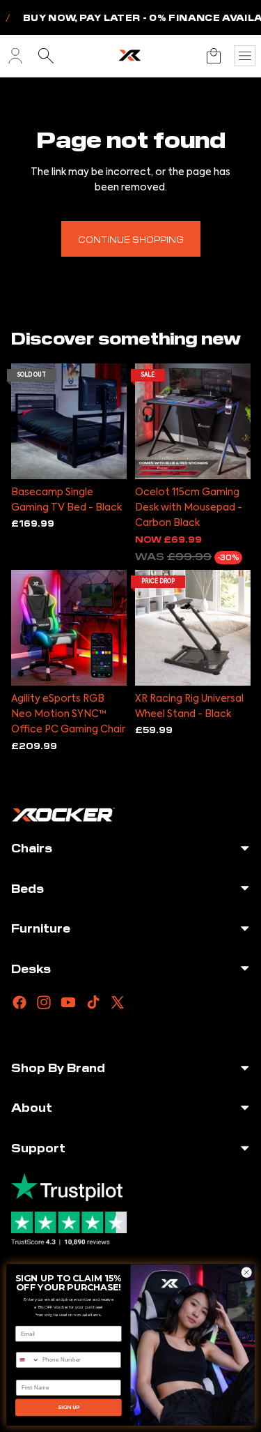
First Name (31, 1374)
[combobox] (27, 1360)
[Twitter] (117, 1002)
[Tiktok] (93, 1002)
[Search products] (46, 55)
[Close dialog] (246, 1272)
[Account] (15, 55)
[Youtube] (68, 1002)
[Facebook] (19, 1002)
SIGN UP (69, 1407)
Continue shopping (131, 239)
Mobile (25, 1346)
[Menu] (245, 56)
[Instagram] (43, 1002)
